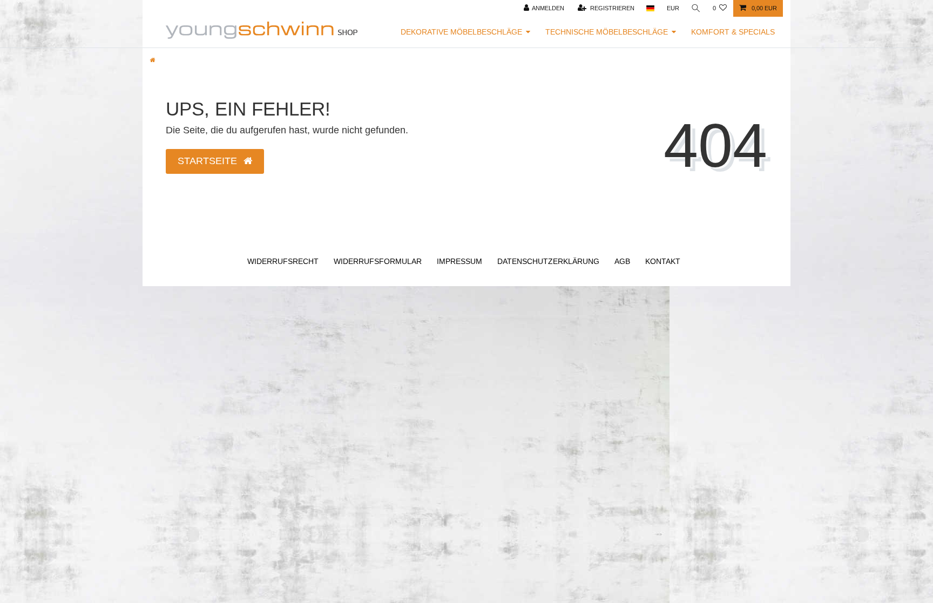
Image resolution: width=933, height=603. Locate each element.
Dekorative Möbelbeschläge (461, 32)
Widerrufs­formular (378, 261)
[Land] (650, 8)
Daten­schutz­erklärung (548, 261)
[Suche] (696, 8)
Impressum (459, 261)
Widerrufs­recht (283, 261)
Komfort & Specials (733, 32)
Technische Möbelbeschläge (606, 32)
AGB (622, 261)
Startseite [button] (209, 160)
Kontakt (662, 261)
